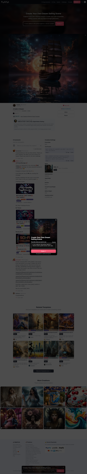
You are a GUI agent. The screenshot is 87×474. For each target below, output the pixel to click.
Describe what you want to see (38, 242)
